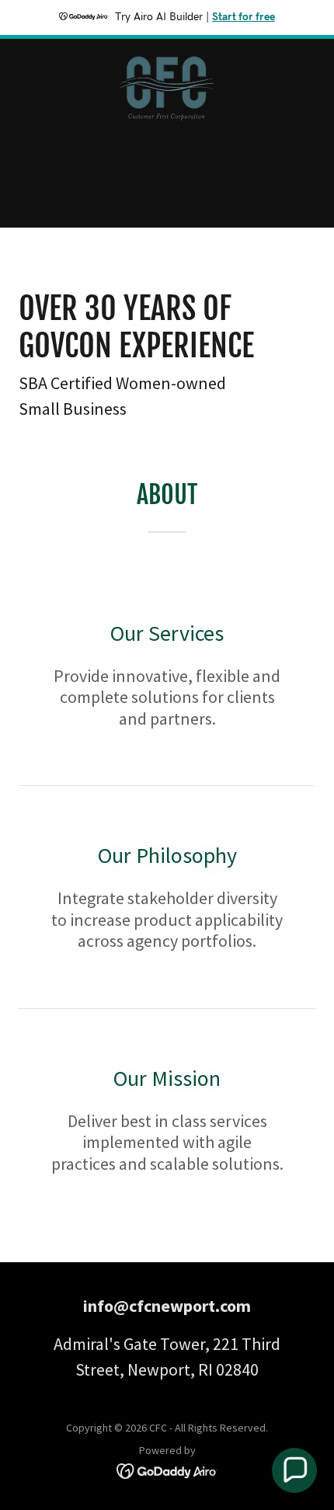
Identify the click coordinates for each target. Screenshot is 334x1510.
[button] (294, 1470)
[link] (167, 51)
